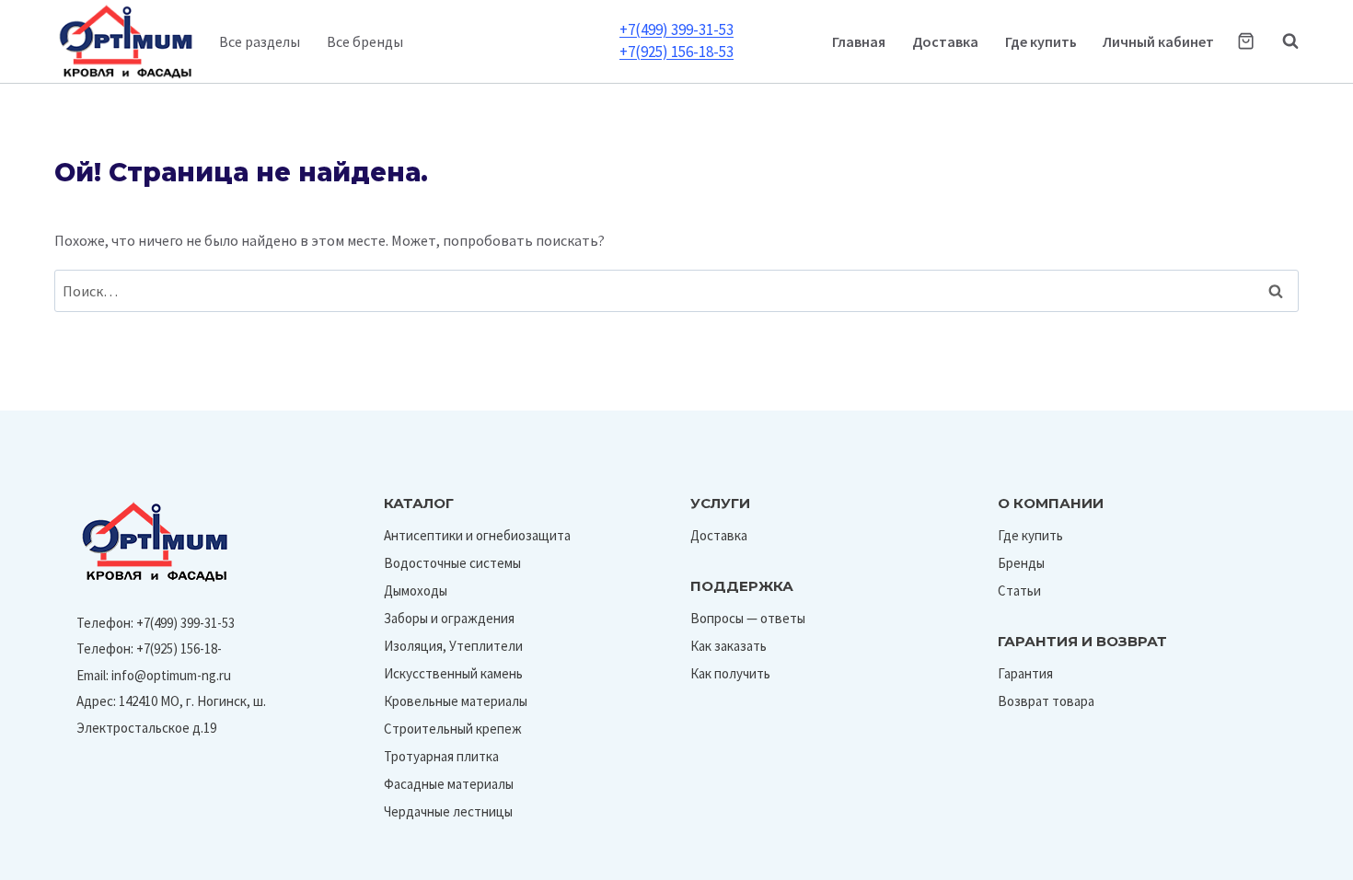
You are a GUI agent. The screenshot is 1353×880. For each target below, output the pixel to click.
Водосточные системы (452, 563)
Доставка (945, 41)
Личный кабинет (1158, 41)
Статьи (1019, 590)
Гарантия (1025, 673)
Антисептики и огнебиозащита (477, 535)
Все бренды (365, 41)
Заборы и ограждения (449, 618)
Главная (858, 41)
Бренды (1021, 563)
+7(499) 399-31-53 (676, 29)
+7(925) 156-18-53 (676, 51)
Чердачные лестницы (448, 811)
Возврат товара (1046, 701)
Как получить (730, 673)
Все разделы (259, 41)
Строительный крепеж (453, 728)
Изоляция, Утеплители (453, 645)
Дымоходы (415, 590)
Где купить (1041, 41)
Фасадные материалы (449, 784)
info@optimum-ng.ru (171, 675)
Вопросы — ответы (747, 618)
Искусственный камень (453, 673)
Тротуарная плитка (441, 756)
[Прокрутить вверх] (1296, 860)
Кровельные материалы (455, 701)
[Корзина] (1246, 41)
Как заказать (728, 645)
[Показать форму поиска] (1281, 41)
